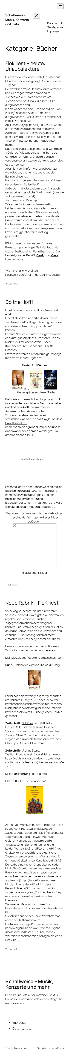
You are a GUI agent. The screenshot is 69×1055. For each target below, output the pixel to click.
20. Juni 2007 (12, 949)
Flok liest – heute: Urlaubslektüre (25, 66)
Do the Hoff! (19, 302)
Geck (54, 255)
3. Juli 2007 (11, 584)
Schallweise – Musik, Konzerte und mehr (17, 19)
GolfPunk (27, 723)
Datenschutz (55, 23)
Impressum (54, 31)
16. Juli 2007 (11, 283)
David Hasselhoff (16, 423)
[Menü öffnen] (60, 6)
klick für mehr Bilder (34, 573)
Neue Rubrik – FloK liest (32, 603)
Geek (40, 255)
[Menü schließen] (36, 15)
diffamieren (46, 129)
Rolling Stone (31, 750)
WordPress (58, 1048)
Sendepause (55, 27)
